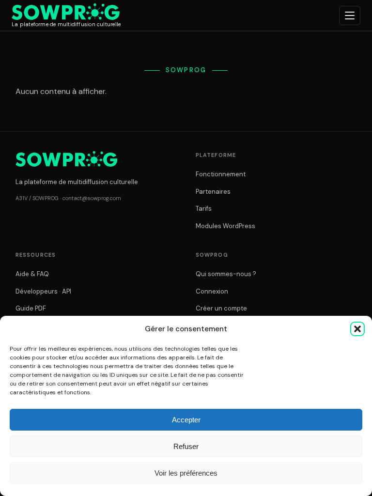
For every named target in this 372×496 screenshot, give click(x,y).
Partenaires (213, 191)
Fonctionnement (221, 174)
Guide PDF (31, 308)
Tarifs (204, 208)
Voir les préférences (186, 473)
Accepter (186, 420)
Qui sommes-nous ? (226, 274)
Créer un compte (221, 308)
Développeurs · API (43, 291)
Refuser (186, 446)
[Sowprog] (66, 159)
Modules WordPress (225, 226)
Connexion (212, 291)
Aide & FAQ (32, 274)
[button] (357, 329)
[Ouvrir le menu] (349, 15)
